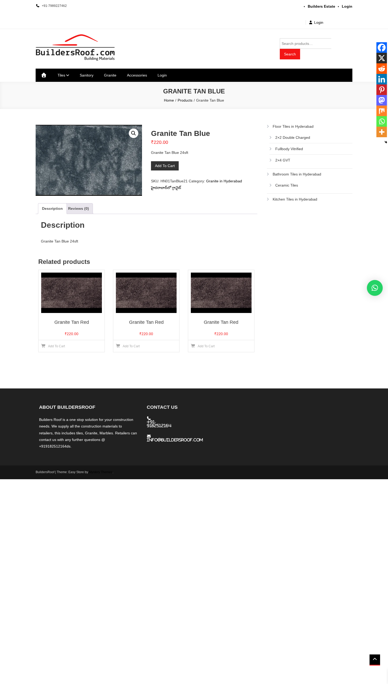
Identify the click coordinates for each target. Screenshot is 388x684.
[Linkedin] (381, 79)
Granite (110, 75)
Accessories (137, 75)
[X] (381, 58)
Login (318, 22)
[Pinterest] (381, 89)
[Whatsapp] (381, 121)
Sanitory (86, 75)
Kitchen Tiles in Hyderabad (295, 199)
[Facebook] (381, 47)
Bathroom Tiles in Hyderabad (297, 174)
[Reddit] (381, 68)
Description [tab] (52, 208)
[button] (133, 133)
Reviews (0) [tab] (78, 208)
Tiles (61, 75)
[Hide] (386, 142)
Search (290, 54)
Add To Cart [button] (56, 346)
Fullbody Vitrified (289, 149)
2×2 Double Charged (292, 137)
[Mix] (381, 111)
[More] (381, 132)
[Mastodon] (381, 100)
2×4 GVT (282, 160)
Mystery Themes (100, 472)
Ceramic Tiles (286, 185)
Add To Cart (165, 166)
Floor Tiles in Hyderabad (293, 126)
